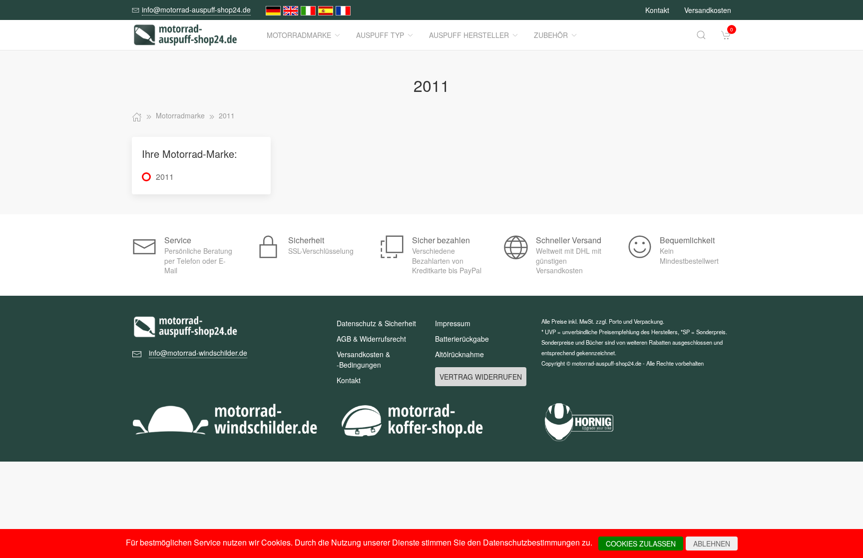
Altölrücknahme (459, 354)
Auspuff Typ (380, 35)
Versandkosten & (363, 359)
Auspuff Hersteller (469, 35)
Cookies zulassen (641, 544)
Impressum (452, 323)
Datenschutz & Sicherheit (376, 323)
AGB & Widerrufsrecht (371, 339)
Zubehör (551, 35)
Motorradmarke (299, 35)
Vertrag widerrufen (480, 377)
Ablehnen (711, 544)
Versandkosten (707, 10)
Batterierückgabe (462, 339)
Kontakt (657, 10)
